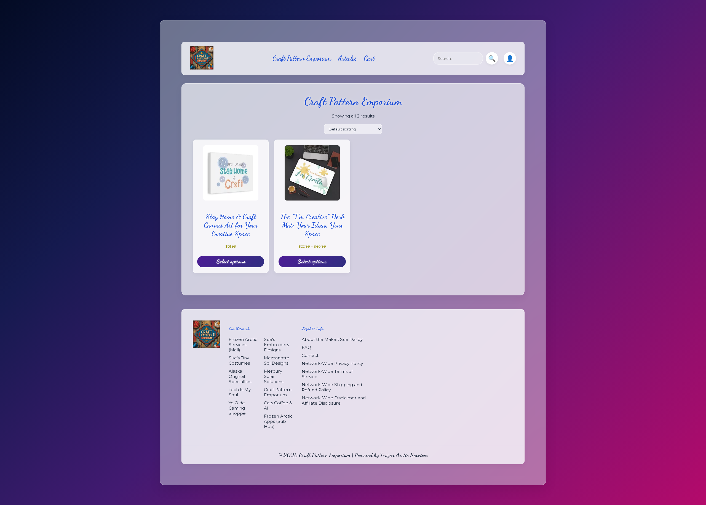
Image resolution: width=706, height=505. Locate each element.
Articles (347, 58)
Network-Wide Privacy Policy (332, 363)
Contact (310, 355)
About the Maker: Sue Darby (332, 339)
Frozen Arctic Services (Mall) (243, 344)
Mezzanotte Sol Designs (276, 360)
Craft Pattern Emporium (301, 58)
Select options (230, 261)
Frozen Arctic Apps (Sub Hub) (278, 421)
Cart (369, 58)
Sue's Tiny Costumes (239, 360)
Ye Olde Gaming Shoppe (237, 408)
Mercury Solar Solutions (273, 376)
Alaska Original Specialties (240, 376)
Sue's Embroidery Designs (276, 344)
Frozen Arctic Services (404, 454)
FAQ (306, 347)
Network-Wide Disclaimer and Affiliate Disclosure (334, 400)
